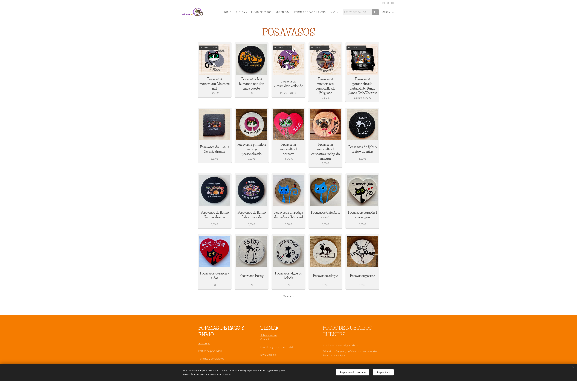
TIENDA (269, 328)
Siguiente (287, 296)
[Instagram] (392, 3)
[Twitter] (388, 3)
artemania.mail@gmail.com (344, 345)
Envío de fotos (268, 354)
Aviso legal (204, 343)
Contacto (265, 339)
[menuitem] (228, 12)
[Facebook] (383, 3)
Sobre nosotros (268, 335)
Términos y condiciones (211, 358)
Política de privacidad (210, 351)
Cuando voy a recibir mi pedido (277, 347)
